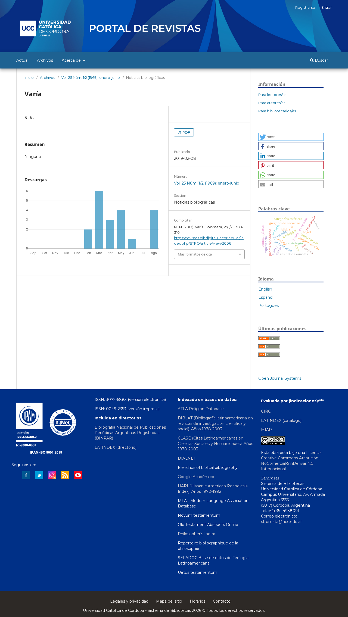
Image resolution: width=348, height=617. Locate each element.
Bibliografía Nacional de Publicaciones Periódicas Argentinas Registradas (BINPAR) (130, 433)
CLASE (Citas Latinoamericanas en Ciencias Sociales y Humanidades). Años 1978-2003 (215, 443)
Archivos (45, 60)
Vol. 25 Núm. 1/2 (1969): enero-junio (90, 77)
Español (265, 297)
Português (268, 305)
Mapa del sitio (169, 601)
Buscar (321, 60)
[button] (291, 137)
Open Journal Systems (279, 378)
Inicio (29, 77)
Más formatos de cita (195, 254)
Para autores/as (271, 103)
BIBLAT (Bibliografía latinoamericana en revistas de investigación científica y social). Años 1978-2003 (215, 423)
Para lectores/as (272, 94)
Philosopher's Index (196, 533)
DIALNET (187, 458)
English (265, 289)
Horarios (197, 601)
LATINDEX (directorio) (115, 447)
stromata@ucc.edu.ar (281, 521)
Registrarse (305, 7)
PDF (186, 132)
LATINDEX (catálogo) (281, 420)
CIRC (266, 411)
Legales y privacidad (129, 601)
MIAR (266, 429)
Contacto (222, 601)
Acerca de (72, 60)
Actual (22, 60)
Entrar (326, 7)
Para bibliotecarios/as (277, 111)
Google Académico (196, 476)
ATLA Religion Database (201, 408)
